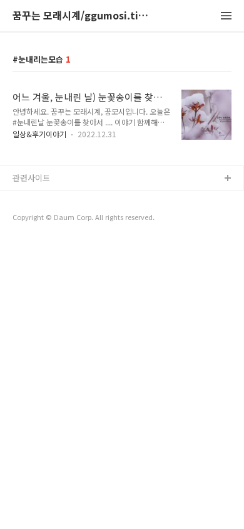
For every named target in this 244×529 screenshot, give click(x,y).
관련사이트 (31, 178)
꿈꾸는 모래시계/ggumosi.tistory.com (81, 16)
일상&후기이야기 (39, 133)
